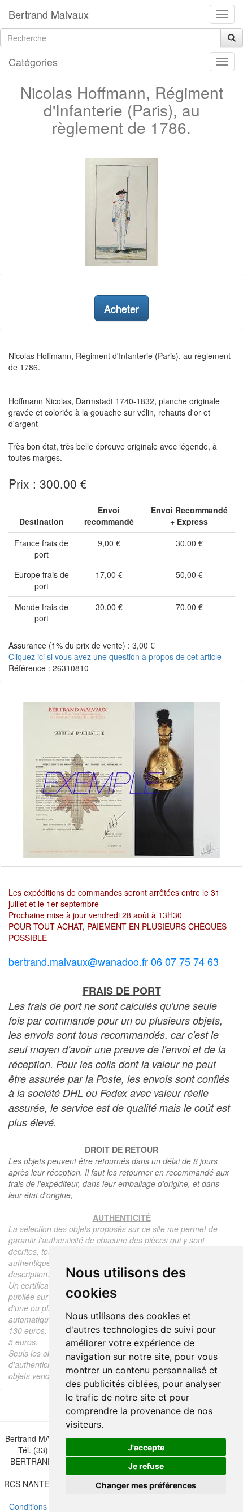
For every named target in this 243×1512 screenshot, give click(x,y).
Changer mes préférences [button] (146, 1485)
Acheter (121, 308)
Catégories (33, 61)
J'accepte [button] (146, 1447)
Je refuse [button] (146, 1466)
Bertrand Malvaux (48, 14)
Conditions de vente (44, 1506)
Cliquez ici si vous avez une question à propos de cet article (115, 656)
